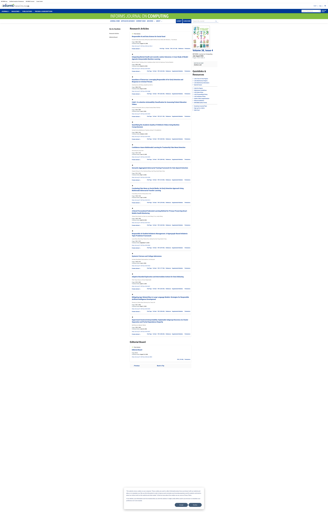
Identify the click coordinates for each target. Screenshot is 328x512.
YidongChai (135, 216)
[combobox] (310, 11)
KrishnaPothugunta (136, 107)
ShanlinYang (163, 239)
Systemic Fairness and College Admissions (147, 256)
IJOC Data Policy (198, 92)
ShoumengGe (135, 150)
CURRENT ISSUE (141, 21)
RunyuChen (148, 193)
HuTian (141, 171)
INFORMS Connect (30, 1)
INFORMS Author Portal (200, 102)
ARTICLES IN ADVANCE (128, 21)
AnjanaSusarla (149, 107)
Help (320, 6)
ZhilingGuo (147, 39)
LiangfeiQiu (146, 85)
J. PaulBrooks (173, 39)
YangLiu (139, 280)
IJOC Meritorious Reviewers (201, 82)
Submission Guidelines (200, 90)
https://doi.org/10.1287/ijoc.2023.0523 (141, 265)
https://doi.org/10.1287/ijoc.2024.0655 (141, 157)
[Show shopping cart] (325, 6)
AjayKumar (141, 39)
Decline (195, 505)
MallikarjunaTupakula (144, 130)
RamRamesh (167, 39)
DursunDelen (160, 39)
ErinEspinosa (161, 62)
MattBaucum (135, 325)
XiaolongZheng (147, 171)
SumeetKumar (135, 130)
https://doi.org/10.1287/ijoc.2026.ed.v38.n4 (142, 46)
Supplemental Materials (177, 71)
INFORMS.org (4, 1)
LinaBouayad (151, 259)
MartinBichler (153, 39)
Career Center (39, 1)
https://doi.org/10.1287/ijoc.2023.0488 (141, 91)
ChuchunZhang (141, 193)
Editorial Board (113, 37)
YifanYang (134, 280)
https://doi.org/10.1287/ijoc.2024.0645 (141, 308)
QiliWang (141, 85)
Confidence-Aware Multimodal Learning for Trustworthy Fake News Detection (158, 147)
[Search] (319, 11)
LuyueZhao (134, 239)
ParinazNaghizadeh (146, 280)
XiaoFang (157, 239)
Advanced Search (324, 11)
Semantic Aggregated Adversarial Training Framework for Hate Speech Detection (160, 168)
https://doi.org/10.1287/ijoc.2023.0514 (141, 200)
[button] (6, 11)
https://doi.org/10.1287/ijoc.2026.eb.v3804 (142, 357)
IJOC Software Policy (200, 96)
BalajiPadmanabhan (143, 259)
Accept (181, 505)
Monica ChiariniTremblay (138, 62)
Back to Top (160, 366)
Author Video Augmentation (201, 98)
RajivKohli (155, 62)
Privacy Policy (187, 495)
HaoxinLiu (140, 216)
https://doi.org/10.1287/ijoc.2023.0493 (141, 114)
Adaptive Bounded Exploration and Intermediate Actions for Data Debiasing (158, 277)
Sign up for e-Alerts (199, 108)
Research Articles (114, 33)
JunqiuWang (159, 216)
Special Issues (198, 85)
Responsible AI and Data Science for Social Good (148, 36)
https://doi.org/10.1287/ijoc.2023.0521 (141, 222)
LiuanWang (150, 216)
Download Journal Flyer (200, 106)
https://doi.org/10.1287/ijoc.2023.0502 (141, 136)
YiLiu (154, 216)
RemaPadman (156, 107)
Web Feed (197, 110)
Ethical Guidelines (199, 100)
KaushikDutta (135, 39)
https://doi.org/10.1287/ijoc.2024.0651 (141, 286)
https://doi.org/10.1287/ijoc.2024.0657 (141, 331)
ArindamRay (135, 259)
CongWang (134, 193)
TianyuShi (152, 302)
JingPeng (153, 171)
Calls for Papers (198, 88)
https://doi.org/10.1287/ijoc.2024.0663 (141, 68)
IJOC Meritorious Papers (200, 80)
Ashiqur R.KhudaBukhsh (155, 130)
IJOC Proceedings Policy (200, 94)
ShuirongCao (147, 302)
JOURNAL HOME (115, 21)
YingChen (141, 150)
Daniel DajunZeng (160, 171)
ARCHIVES (150, 21)
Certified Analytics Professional (16, 1)
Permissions (187, 48)
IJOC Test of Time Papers (201, 78)
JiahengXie (152, 239)
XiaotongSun (135, 85)
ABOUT (158, 21)
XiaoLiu (143, 107)
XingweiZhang (135, 171)
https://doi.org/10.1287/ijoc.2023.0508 (141, 177)
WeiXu (151, 85)
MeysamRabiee (142, 325)
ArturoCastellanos (148, 62)
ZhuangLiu (134, 302)
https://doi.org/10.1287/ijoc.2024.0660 (141, 245)
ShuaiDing (140, 239)
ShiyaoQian (140, 302)
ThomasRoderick (169, 62)
